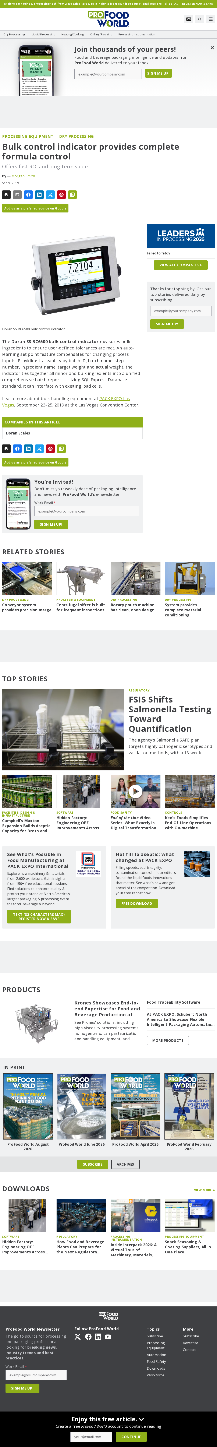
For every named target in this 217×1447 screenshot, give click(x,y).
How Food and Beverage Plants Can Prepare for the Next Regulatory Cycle (80, 1247)
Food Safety (121, 812)
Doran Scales (18, 433)
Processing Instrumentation (126, 1238)
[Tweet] (50, 194)
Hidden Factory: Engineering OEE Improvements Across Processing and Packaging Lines (77, 823)
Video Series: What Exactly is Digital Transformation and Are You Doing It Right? (133, 823)
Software (65, 812)
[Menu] (210, 19)
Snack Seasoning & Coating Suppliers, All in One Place (188, 1246)
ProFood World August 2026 (28, 1146)
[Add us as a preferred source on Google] (72, 194)
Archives (125, 1164)
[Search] (199, 19)
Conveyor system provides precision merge (26, 607)
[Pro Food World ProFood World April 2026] (135, 1106)
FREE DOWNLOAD (136, 903)
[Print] (6, 194)
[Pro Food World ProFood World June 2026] (82, 1106)
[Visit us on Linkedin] (98, 1336)
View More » (204, 1190)
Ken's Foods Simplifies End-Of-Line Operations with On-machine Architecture (188, 823)
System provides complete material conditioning (183, 609)
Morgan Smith (23, 176)
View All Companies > (181, 265)
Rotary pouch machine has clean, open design (133, 607)
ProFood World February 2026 (189, 1146)
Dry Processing (76, 136)
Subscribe (92, 1164)
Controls (173, 812)
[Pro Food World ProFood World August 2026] (28, 1106)
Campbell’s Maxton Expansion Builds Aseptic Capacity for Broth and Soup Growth (26, 826)
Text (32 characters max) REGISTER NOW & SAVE (39, 916)
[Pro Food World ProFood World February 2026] (189, 1106)
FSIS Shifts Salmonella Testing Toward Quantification (170, 713)
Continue (131, 1436)
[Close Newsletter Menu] (212, 47)
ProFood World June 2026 (81, 1144)
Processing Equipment (27, 136)
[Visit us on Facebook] (88, 1336)
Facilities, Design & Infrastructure (18, 813)
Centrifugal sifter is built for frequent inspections (80, 607)
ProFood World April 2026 (135, 1144)
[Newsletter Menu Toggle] (188, 19)
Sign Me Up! (158, 73)
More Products (168, 1040)
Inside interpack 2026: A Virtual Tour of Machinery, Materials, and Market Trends (134, 1250)
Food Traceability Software (173, 1002)
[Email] (17, 194)
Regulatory (139, 690)
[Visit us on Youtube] (108, 1336)
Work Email (45, 502)
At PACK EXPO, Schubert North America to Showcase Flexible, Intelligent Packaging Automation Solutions (180, 1019)
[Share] (28, 194)
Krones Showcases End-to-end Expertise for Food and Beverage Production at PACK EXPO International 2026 (107, 1009)
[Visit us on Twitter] (78, 1336)
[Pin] (61, 194)
